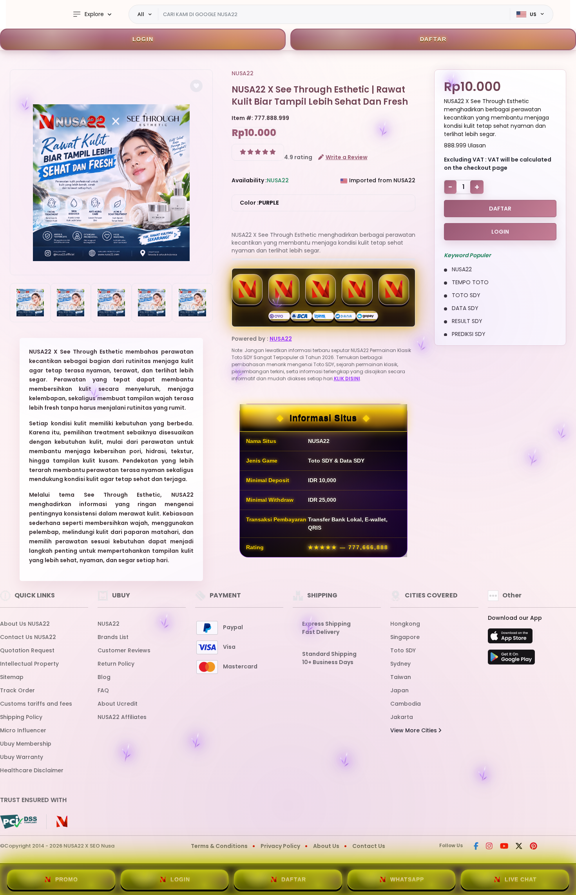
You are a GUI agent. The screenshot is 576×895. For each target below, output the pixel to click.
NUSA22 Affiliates (122, 717)
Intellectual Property (29, 664)
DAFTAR (433, 39)
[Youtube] (504, 847)
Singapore (405, 637)
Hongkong (405, 624)
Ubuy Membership (25, 744)
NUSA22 (243, 73)
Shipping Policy (21, 717)
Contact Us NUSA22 (28, 637)
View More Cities (414, 730)
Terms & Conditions (219, 846)
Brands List (113, 637)
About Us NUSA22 (25, 624)
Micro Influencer (23, 730)
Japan (399, 690)
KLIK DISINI (347, 378)
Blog (104, 677)
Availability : (249, 180)
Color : (259, 203)
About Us (326, 846)
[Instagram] (489, 847)
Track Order (17, 690)
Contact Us (368, 846)
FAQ (103, 690)
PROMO (66, 879)
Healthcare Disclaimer (31, 770)
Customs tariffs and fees (36, 704)
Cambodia (405, 704)
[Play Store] (511, 659)
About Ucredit (118, 704)
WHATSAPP (407, 879)
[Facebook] (476, 847)
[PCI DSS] (18, 822)
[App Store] (511, 638)
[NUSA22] (21, 14)
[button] (196, 86)
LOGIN (143, 39)
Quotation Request (27, 650)
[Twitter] (519, 847)
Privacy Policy (280, 846)
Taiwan (400, 677)
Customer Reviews (124, 650)
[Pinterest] (533, 847)
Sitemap (12, 677)
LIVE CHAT (521, 879)
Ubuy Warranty (21, 757)
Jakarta (401, 717)
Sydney (400, 664)
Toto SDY (403, 650)
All (141, 14)
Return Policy (116, 664)
